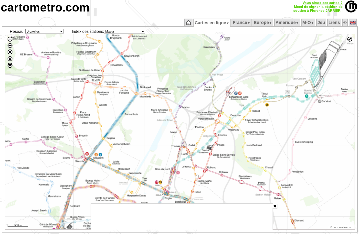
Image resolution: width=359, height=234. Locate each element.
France (241, 22)
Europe (263, 22)
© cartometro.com (341, 227)
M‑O (308, 22)
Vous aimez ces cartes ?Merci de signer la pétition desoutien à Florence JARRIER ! (318, 6)
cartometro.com (45, 7)
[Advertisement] (182, 217)
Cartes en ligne (212, 22)
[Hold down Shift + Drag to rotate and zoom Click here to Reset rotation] (10, 59)
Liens (334, 22)
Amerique (287, 22)
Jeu (321, 22)
